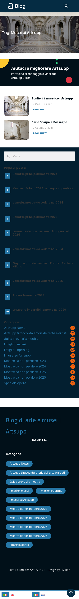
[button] (66, 6)
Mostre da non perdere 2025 (25, 372)
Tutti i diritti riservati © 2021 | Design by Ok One (39, 570)
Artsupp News (14, 328)
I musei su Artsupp (17, 355)
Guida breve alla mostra (21, 339)
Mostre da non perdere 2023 (25, 361)
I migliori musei (15, 344)
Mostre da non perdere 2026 (25, 377)
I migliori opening (16, 350)
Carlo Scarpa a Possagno (49, 122)
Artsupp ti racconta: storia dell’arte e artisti (35, 333)
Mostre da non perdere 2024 (25, 366)
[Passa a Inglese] (12, 594)
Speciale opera (15, 383)
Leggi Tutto (40, 109)
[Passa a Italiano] (5, 594)
